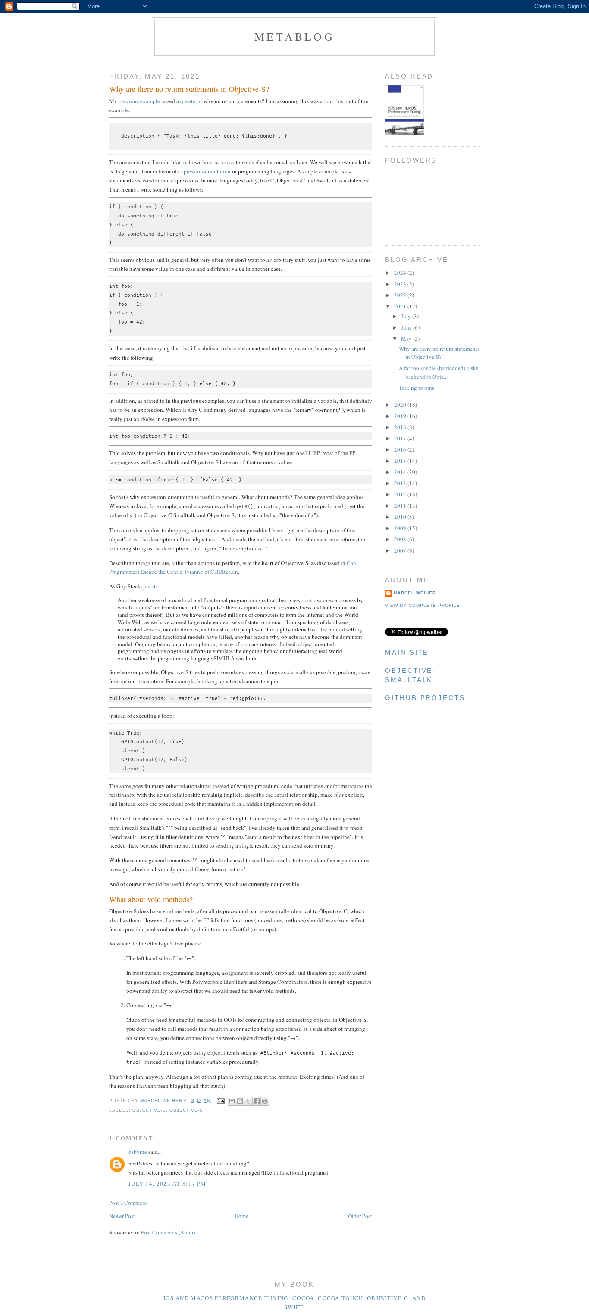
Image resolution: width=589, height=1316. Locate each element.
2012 (400, 494)
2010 (400, 517)
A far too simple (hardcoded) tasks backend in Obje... (438, 372)
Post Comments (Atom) (168, 1232)
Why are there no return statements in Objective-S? (439, 353)
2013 (400, 483)
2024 (400, 272)
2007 (400, 550)
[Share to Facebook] (256, 1101)
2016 (400, 449)
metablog (294, 36)
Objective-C (149, 1110)
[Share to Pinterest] (264, 1101)
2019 (400, 416)
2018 (400, 427)
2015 (400, 461)
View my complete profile (422, 605)
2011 (400, 505)
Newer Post (122, 1216)
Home (241, 1216)
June (407, 327)
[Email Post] (220, 1100)
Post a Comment (128, 1202)
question (190, 101)
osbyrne (137, 1152)
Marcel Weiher (415, 592)
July (406, 316)
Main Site (407, 652)
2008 (400, 539)
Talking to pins (416, 388)
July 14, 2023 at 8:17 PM (167, 1183)
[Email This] (232, 1101)
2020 (400, 404)
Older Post (360, 1216)
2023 (400, 284)
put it (149, 586)
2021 (400, 306)
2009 (400, 528)
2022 (400, 295)
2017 (400, 438)
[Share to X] (248, 1101)
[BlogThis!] (240, 1101)
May (407, 338)
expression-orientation (204, 171)
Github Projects (425, 697)
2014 (400, 472)
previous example (139, 101)
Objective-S (186, 1110)
